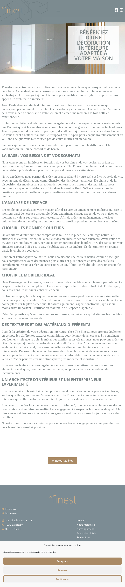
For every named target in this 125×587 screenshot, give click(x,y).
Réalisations (83, 537)
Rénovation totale (86, 533)
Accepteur (62, 561)
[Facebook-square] (116, 10)
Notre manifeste (86, 524)
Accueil (80, 520)
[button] (44, 11)
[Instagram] (121, 10)
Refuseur (62, 570)
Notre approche (85, 528)
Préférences (62, 579)
